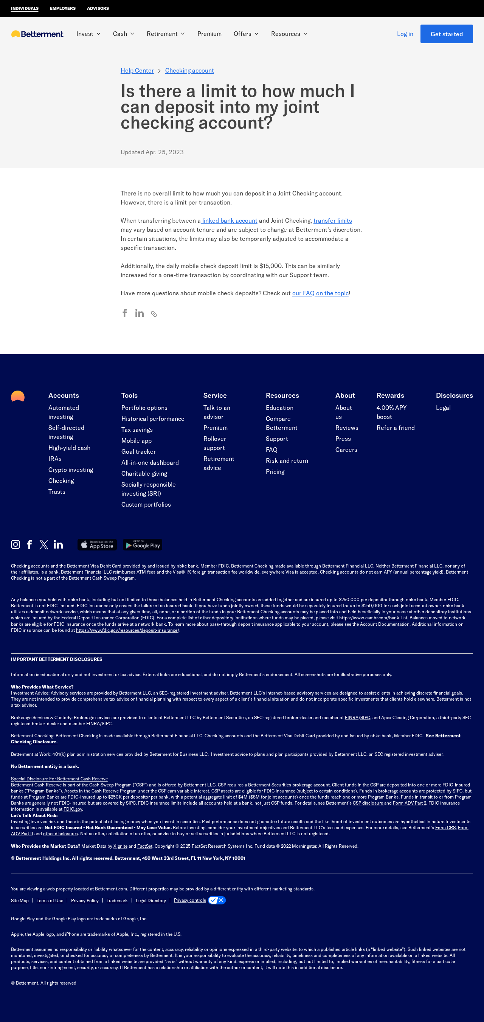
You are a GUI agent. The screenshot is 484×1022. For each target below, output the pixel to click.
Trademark (117, 900)
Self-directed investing (66, 432)
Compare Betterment (282, 423)
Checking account (189, 70)
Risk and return (287, 460)
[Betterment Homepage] (37, 34)
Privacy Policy (85, 900)
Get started (447, 33)
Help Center (137, 70)
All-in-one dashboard (150, 462)
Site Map (20, 900)
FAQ (272, 449)
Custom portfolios (146, 504)
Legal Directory (151, 900)
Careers (346, 449)
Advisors (98, 8)
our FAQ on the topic (320, 292)
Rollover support (214, 443)
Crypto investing (70, 469)
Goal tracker (138, 451)
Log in (405, 33)
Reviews (346, 427)
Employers (63, 8)
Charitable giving (144, 473)
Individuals (25, 8)
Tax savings (137, 429)
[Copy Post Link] (154, 313)
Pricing (275, 471)
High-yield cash (69, 447)
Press (343, 438)
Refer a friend (396, 427)
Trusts (56, 491)
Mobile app (136, 440)
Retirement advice (218, 463)
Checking (61, 480)
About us (343, 412)
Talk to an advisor (216, 412)
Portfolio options (144, 407)
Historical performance (153, 418)
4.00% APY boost (391, 412)
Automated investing (63, 412)
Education (279, 407)
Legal (443, 407)
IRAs (55, 458)
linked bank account (229, 220)
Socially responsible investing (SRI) (148, 489)
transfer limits (332, 220)
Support (277, 438)
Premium (209, 33)
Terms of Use (50, 900)
